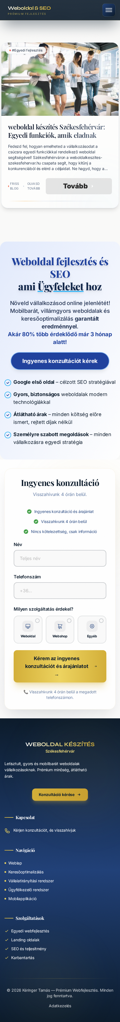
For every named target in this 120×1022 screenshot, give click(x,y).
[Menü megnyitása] (109, 10)
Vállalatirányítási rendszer (31, 880)
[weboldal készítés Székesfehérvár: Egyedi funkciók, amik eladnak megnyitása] (60, 125)
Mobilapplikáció (22, 898)
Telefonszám (27, 576)
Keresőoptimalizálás (26, 871)
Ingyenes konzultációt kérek (60, 361)
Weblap (15, 863)
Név (18, 544)
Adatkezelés (60, 1005)
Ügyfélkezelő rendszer (28, 889)
